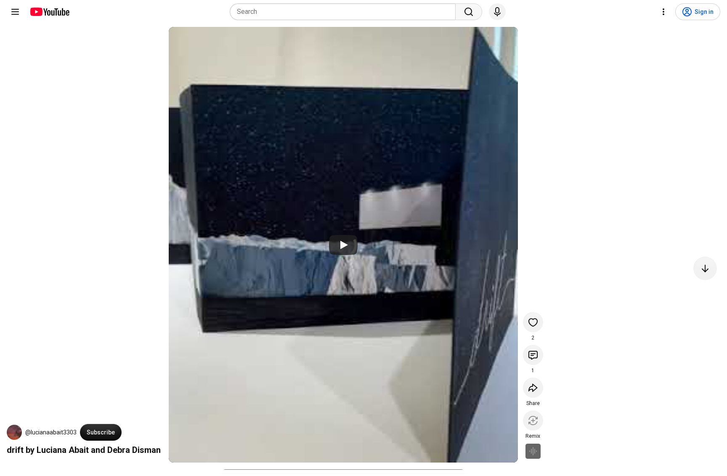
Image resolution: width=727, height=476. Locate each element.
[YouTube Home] (49, 12)
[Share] (533, 388)
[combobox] (345, 12)
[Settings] (663, 12)
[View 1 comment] (533, 355)
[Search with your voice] (497, 11)
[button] (14, 432)
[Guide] (15, 12)
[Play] (343, 245)
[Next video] (705, 268)
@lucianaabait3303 (51, 432)
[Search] (468, 11)
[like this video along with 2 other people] (533, 322)
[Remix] (533, 420)
